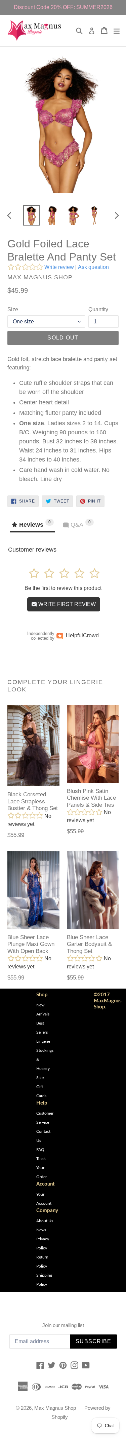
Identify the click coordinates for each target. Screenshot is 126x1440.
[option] (31, 215)
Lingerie (43, 1041)
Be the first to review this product (63, 588)
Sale (40, 1078)
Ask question (93, 267)
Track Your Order (41, 1168)
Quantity (98, 309)
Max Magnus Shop (55, 1408)
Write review (59, 267)
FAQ (40, 1150)
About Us (44, 1221)
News (41, 1230)
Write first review (66, 604)
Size (12, 309)
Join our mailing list (63, 1325)
